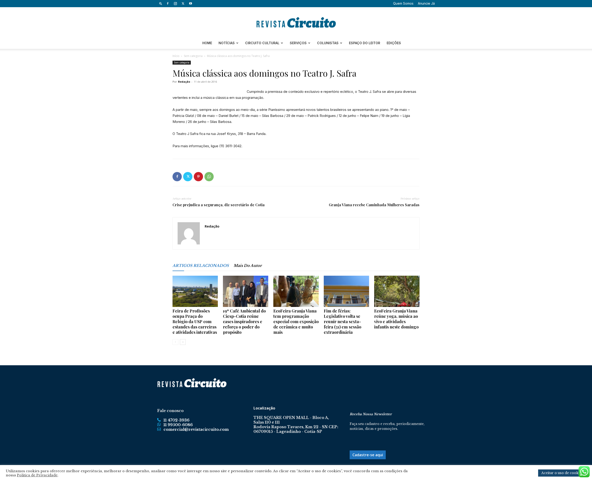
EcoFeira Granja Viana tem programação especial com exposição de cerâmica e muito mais (296, 321)
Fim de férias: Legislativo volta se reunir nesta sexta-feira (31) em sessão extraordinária (342, 321)
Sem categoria (193, 56)
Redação (184, 81)
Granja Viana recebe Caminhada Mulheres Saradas (374, 205)
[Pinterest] (198, 176)
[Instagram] (175, 3)
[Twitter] (182, 3)
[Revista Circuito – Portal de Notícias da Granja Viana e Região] (296, 22)
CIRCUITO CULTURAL (262, 43)
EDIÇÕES (394, 43)
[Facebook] (167, 3)
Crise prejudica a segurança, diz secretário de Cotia (219, 205)
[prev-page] (175, 342)
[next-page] (183, 342)
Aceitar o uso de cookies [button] (562, 473)
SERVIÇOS (298, 43)
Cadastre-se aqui (367, 454)
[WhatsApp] (209, 176)
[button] (160, 3)
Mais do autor (248, 265)
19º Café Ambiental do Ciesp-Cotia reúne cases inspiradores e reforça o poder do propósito (244, 321)
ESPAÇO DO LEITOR (364, 43)
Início (176, 56)
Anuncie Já (426, 3)
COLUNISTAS (328, 43)
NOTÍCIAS (227, 43)
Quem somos (403, 3)
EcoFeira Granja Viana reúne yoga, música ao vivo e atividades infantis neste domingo (396, 319)
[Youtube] (190, 3)
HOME (207, 43)
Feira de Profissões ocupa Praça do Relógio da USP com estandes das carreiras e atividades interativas (195, 321)
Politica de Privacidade (37, 475)
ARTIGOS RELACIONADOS (201, 265)
